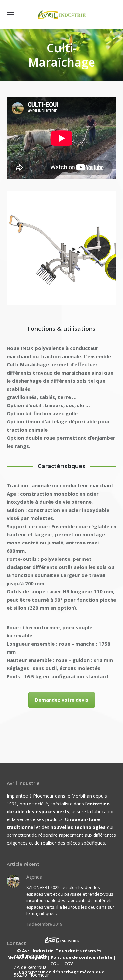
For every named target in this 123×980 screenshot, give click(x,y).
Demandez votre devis (61, 700)
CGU (55, 964)
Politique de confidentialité (81, 957)
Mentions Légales (26, 957)
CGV (68, 964)
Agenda (34, 877)
